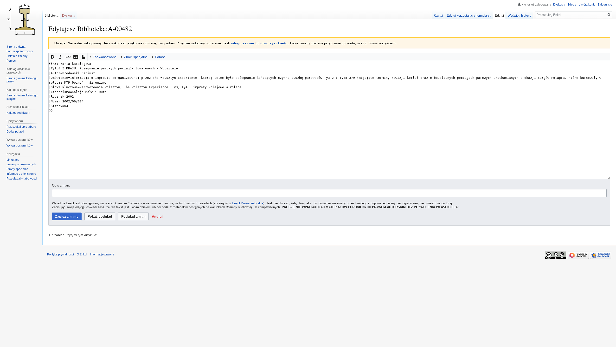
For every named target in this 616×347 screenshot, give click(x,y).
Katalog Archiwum (18, 112)
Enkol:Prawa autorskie (247, 203)
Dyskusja (559, 4)
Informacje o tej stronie (21, 173)
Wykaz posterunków (19, 145)
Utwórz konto (587, 4)
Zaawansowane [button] (105, 57)
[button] (52, 57)
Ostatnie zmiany (16, 56)
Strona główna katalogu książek (22, 97)
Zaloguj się (605, 4)
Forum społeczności (19, 51)
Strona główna (16, 46)
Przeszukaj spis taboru (21, 126)
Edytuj (499, 15)
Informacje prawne (102, 254)
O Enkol (82, 254)
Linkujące (12, 159)
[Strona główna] (21, 19)
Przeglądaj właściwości (21, 178)
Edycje (571, 4)
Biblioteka (51, 15)
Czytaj (438, 15)
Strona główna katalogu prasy (22, 80)
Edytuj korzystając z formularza (469, 15)
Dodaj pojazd (15, 131)
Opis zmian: (61, 185)
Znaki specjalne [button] (136, 57)
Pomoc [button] (160, 57)
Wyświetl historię (519, 15)
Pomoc (11, 60)
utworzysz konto (274, 43)
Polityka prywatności (60, 254)
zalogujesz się (242, 43)
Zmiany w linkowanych (21, 164)
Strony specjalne (17, 169)
